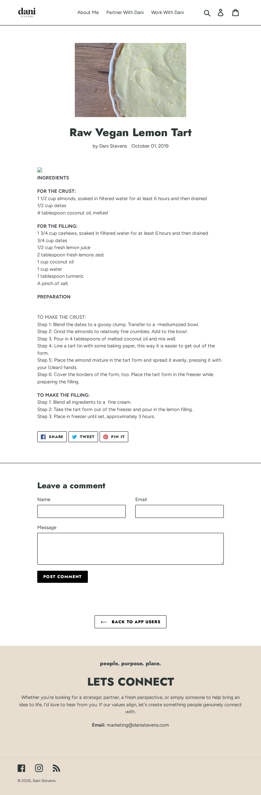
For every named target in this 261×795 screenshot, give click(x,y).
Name (43, 499)
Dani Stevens (44, 780)
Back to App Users (135, 622)
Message (46, 527)
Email (141, 499)
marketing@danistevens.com (138, 725)
